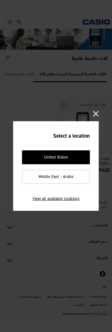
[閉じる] (96, 114)
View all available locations (56, 198)
